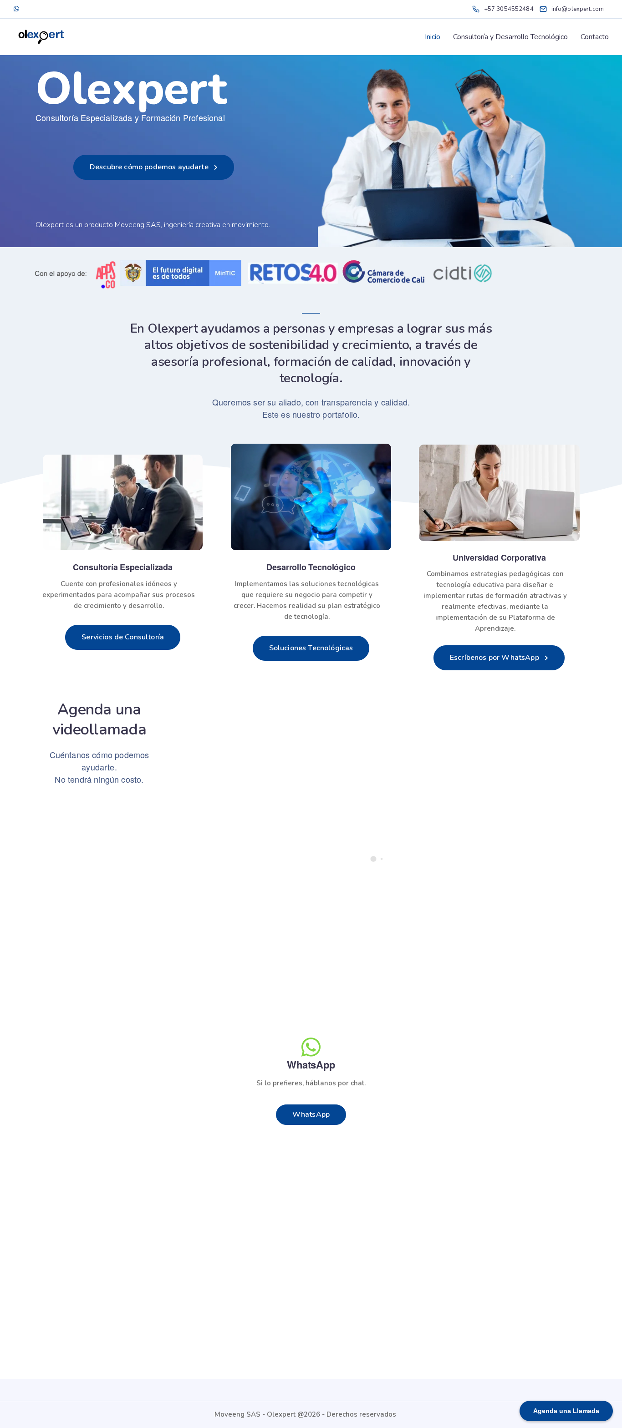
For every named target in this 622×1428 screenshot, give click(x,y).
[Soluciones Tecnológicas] (310, 497)
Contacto (595, 37)
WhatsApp (311, 1114)
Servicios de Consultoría (123, 637)
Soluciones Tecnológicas (311, 648)
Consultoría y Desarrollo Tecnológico (510, 37)
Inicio (432, 37)
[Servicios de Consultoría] (122, 502)
